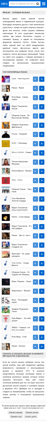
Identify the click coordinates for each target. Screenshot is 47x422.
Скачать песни (32, 412)
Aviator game (30, 416)
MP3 (4, 4)
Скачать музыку (15, 412)
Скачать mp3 (16, 416)
